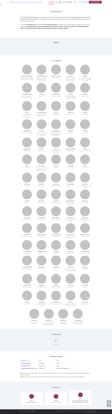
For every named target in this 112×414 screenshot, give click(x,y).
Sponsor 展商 (58, 2)
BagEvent (32, 411)
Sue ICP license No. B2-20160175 (90, 411)
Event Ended (83, 2)
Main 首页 (51, 2)
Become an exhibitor (95, 2)
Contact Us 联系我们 (67, 2)
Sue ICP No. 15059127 (81, 411)
